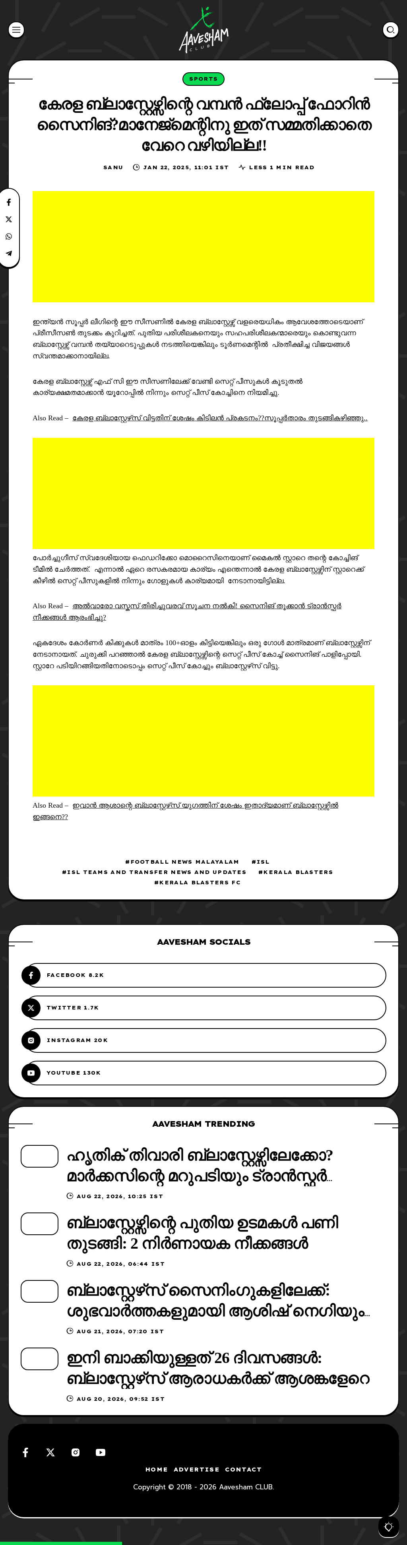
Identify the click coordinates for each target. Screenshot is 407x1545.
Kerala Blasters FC (199, 882)
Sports (203, 78)
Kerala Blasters (298, 872)
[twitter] (50, 1452)
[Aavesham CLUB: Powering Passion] (204, 29)
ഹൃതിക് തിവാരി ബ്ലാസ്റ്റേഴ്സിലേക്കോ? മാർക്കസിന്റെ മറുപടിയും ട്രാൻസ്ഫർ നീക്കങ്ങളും (199, 1175)
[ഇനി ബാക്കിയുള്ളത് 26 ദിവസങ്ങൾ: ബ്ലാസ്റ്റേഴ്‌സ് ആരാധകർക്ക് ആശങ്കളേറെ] (39, 1359)
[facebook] (25, 1452)
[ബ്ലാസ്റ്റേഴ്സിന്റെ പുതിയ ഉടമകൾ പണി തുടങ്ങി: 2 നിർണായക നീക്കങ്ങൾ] (39, 1223)
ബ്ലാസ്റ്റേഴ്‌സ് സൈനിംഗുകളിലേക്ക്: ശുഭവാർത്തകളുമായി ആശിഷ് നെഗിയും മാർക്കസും (215, 1310)
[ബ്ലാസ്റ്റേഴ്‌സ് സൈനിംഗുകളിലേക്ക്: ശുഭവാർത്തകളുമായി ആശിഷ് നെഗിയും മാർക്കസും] (39, 1291)
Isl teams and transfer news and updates (156, 872)
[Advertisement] (203, 246)
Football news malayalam (184, 862)
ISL (263, 862)
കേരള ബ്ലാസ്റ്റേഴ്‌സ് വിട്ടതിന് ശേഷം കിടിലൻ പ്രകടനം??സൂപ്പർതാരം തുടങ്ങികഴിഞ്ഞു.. (220, 418)
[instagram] (75, 1452)
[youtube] (100, 1452)
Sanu (113, 167)
